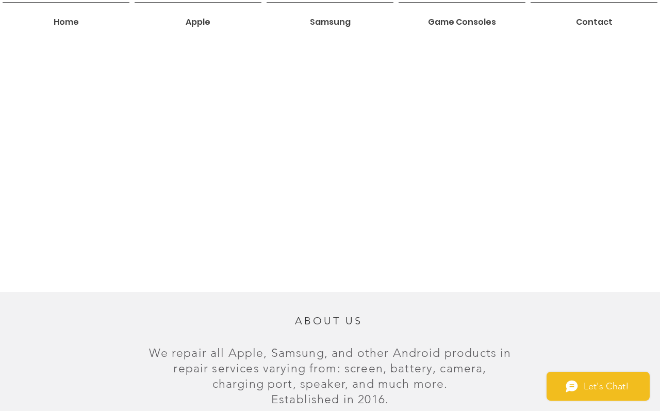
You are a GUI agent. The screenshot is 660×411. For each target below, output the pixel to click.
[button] (198, 17)
